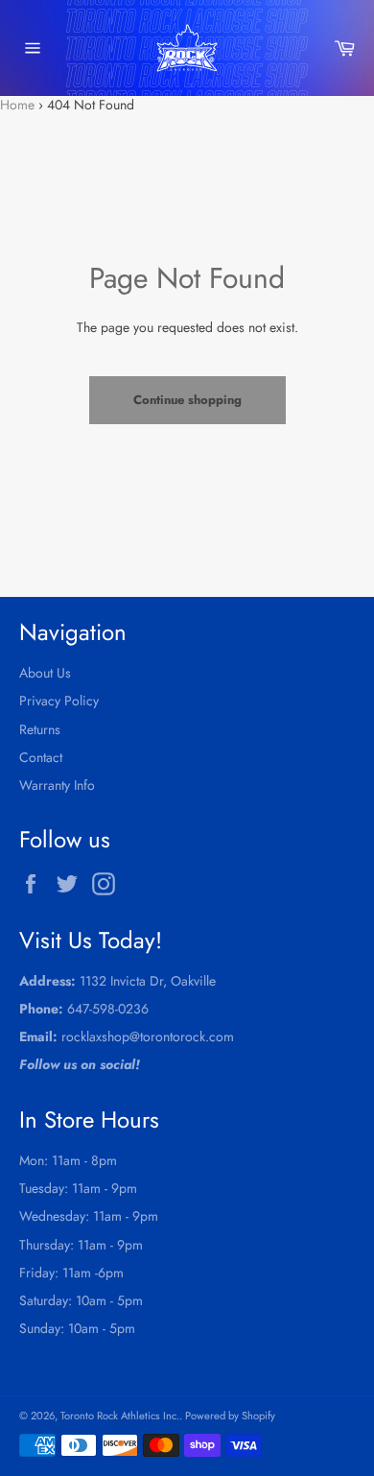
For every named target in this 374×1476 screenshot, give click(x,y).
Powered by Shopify (230, 1415)
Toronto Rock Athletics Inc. (119, 1415)
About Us (45, 672)
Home (17, 104)
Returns (39, 729)
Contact (40, 757)
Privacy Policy (59, 700)
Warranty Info (57, 785)
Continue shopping (187, 400)
